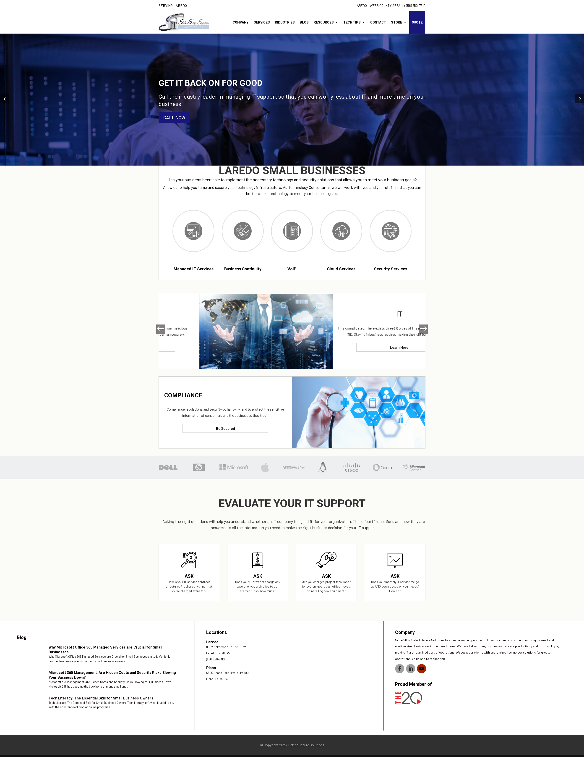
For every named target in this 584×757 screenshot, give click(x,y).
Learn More (358, 347)
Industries (285, 22)
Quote (417, 22)
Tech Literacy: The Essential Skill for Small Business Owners (101, 698)
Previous (163, 329)
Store (396, 22)
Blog (304, 22)
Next (421, 329)
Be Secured (225, 428)
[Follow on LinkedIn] (410, 668)
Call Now (174, 117)
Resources (324, 22)
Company (241, 22)
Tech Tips (352, 22)
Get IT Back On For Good (210, 83)
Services (262, 22)
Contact (378, 22)
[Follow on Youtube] (421, 668)
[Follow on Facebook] (399, 668)
